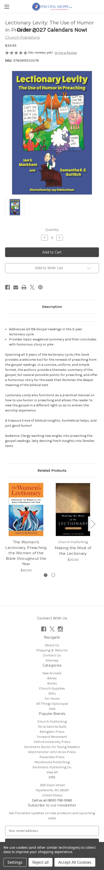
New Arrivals (52, 673)
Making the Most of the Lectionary (73, 551)
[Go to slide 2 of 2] (53, 575)
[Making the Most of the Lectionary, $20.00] (73, 509)
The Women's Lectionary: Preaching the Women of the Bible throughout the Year (25, 553)
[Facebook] (7, 287)
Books (52, 683)
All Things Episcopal (52, 704)
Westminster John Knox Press (52, 752)
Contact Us (52, 655)
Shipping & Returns (52, 650)
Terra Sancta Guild (52, 727)
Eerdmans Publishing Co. (52, 767)
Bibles (52, 678)
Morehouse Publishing (52, 762)
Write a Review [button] (66, 53)
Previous (6, 524)
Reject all (40, 862)
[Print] (24, 287)
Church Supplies (52, 688)
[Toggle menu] (6, 6)
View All (52, 772)
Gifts (52, 693)
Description (52, 306)
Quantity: (52, 229)
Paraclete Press (52, 757)
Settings (14, 862)
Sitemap (52, 660)
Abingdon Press (52, 732)
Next (93, 524)
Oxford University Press (52, 742)
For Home (52, 699)
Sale (52, 709)
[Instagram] (60, 629)
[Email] (15, 287)
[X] (32, 287)
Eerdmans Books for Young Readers (52, 747)
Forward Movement (52, 737)
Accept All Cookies (74, 862)
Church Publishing (52, 721)
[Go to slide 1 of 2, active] (45, 575)
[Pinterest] (40, 287)
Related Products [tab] (52, 470)
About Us (52, 645)
